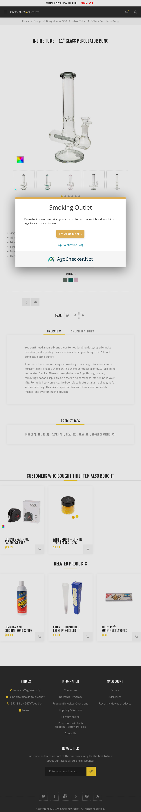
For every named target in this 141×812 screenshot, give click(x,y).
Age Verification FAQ (70, 245)
